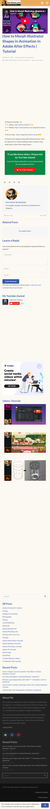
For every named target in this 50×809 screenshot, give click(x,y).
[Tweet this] (9, 182)
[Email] (5, 735)
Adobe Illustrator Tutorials (11, 643)
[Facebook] (12, 735)
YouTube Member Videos (11, 658)
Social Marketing (8, 623)
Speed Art (5, 626)
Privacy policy (43, 797)
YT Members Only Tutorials (11, 661)
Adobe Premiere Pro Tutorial (12, 608)
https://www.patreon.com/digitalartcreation (30, 127)
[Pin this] (19, 182)
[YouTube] (19, 735)
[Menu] (42, 3)
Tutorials (27, 60)
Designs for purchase (10, 614)
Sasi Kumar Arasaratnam (25, 57)
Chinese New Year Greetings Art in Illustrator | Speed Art (21, 690)
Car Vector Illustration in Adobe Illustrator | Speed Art (20, 677)
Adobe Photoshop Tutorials (12, 646)
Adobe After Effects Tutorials (13, 60)
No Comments (38, 60)
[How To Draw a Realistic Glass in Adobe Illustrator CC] (25, 470)
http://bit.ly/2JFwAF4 (22, 125)
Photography (6, 617)
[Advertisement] (25, 88)
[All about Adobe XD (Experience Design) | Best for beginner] (25, 414)
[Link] (11, 3)
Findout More (7, 727)
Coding (5, 611)
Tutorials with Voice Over (11, 635)
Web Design (6, 652)
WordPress (6, 655)
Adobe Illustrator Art (9, 629)
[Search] (47, 3)
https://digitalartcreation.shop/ (27, 135)
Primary (5, 620)
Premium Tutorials (41, 792)
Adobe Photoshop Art (10, 632)
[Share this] (4, 182)
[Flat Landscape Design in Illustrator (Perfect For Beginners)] (25, 442)
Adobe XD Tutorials (9, 649)
